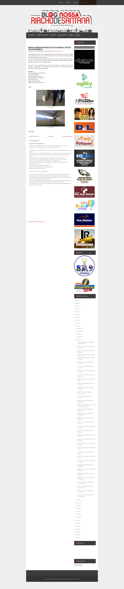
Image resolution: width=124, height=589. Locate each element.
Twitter (61, 2)
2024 (76, 306)
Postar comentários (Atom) (38, 221)
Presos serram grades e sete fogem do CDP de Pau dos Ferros (49, 48)
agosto (78, 339)
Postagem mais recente (34, 136)
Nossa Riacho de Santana (59, 578)
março (78, 511)
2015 (76, 523)
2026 (76, 300)
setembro (79, 336)
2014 (76, 526)
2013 (76, 529)
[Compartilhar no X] (31, 131)
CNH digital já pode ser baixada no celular (86, 354)
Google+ (75, 2)
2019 (76, 320)
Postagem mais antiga (67, 136)
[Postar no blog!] (30, 131)
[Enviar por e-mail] (29, 131)
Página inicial (51, 136)
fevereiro (79, 514)
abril (78, 508)
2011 (76, 534)
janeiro (78, 517)
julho (78, 499)
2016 (76, 520)
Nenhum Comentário (58, 51)
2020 (76, 317)
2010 (76, 537)
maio (78, 505)
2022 (76, 311)
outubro (78, 334)
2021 (76, 314)
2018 (76, 323)
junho (78, 502)
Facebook (68, 5)
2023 (76, 308)
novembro (79, 331)
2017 (76, 326)
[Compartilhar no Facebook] (33, 131)
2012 (76, 532)
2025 (76, 303)
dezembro (79, 328)
